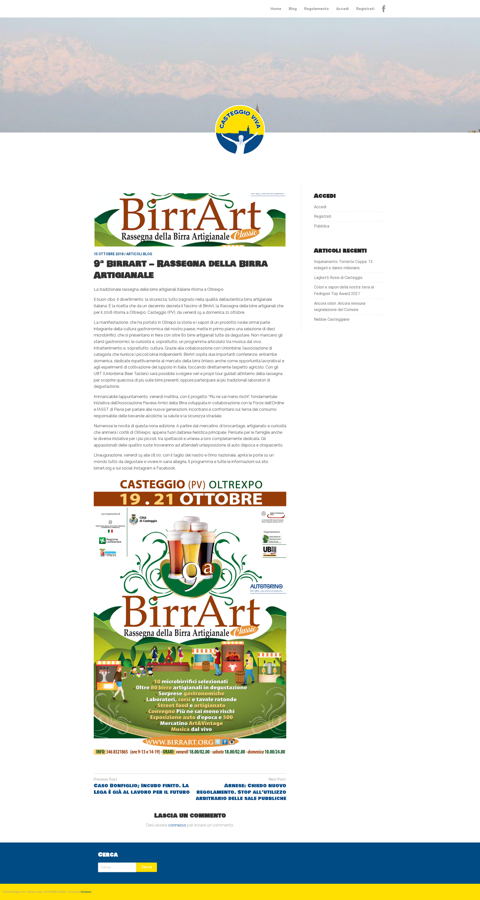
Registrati (365, 8)
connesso (177, 825)
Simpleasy (86, 891)
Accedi (342, 8)
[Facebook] (384, 9)
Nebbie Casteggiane (332, 319)
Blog (293, 8)
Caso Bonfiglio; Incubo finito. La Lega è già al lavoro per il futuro (142, 789)
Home (275, 8)
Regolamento (316, 8)
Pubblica (321, 226)
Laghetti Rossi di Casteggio (338, 277)
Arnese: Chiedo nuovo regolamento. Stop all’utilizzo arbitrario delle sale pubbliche (241, 792)
